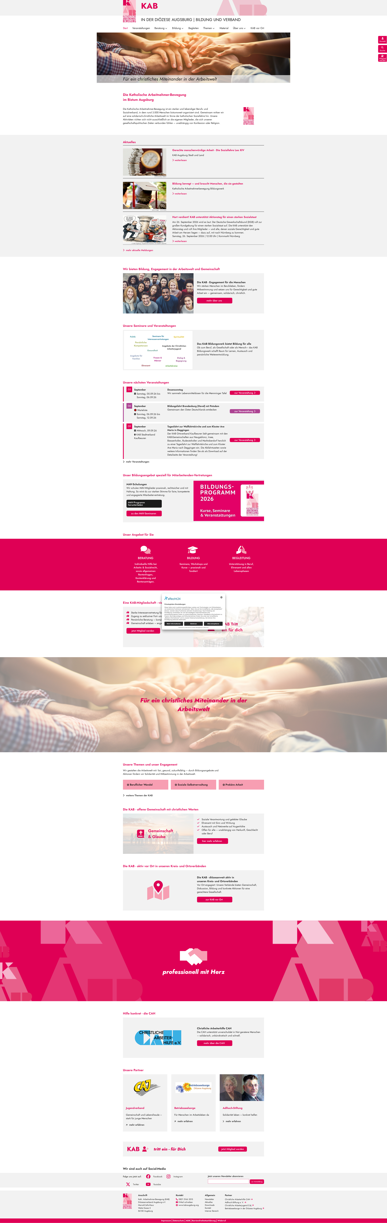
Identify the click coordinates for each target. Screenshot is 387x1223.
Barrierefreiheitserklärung (204, 1220)
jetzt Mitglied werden (232, 1149)
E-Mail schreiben (186, 1202)
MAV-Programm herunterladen (136, 504)
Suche (382, 50)
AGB (188, 1220)
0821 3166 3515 (186, 1199)
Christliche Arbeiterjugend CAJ (238, 1205)
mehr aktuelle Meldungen (139, 250)
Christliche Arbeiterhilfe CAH (237, 1199)
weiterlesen (181, 160)
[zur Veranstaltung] (144, 162)
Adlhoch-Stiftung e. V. (234, 1202)
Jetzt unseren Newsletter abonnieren (225, 1176)
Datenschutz (178, 1220)
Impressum (166, 1220)
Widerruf (222, 1220)
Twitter (136, 1184)
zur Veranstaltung (243, 393)
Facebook (157, 1176)
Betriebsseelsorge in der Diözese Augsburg (243, 1208)
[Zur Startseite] (129, 11)
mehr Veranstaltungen (137, 462)
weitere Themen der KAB (139, 795)
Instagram (178, 1176)
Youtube (157, 1184)
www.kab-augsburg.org (189, 1205)
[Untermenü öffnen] (166, 28)
